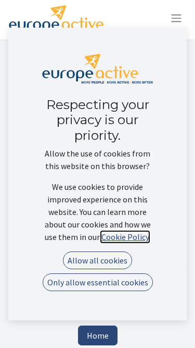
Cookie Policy (125, 237)
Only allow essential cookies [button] (97, 282)
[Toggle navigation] (176, 20)
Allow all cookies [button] (97, 260)
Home (98, 335)
